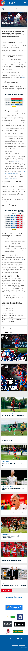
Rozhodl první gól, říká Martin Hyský (12, 513)
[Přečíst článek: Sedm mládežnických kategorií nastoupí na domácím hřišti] (14, 427)
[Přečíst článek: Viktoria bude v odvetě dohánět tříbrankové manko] (14, 525)
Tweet (12, 328)
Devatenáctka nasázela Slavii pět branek (13, 416)
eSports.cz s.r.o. (15, 645)
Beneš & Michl (22, 645)
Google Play (8, 178)
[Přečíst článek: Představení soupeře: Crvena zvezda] (14, 549)
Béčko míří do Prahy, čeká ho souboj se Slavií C (13, 464)
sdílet (5, 328)
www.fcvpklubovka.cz (16, 161)
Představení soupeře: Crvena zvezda (12, 561)
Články (3, 8)
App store (14, 178)
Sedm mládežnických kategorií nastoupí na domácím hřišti (13, 439)
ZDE (22, 259)
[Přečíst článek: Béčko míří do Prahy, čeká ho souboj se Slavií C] (14, 452)
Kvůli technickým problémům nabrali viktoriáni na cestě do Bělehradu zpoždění (14, 584)
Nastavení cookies (23, 647)
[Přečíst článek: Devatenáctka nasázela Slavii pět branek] (14, 404)
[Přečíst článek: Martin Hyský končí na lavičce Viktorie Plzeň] (14, 477)
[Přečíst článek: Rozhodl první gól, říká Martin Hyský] (14, 501)
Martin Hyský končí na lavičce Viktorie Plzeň (13, 489)
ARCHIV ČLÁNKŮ (6, 590)
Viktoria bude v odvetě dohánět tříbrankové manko (11, 536)
